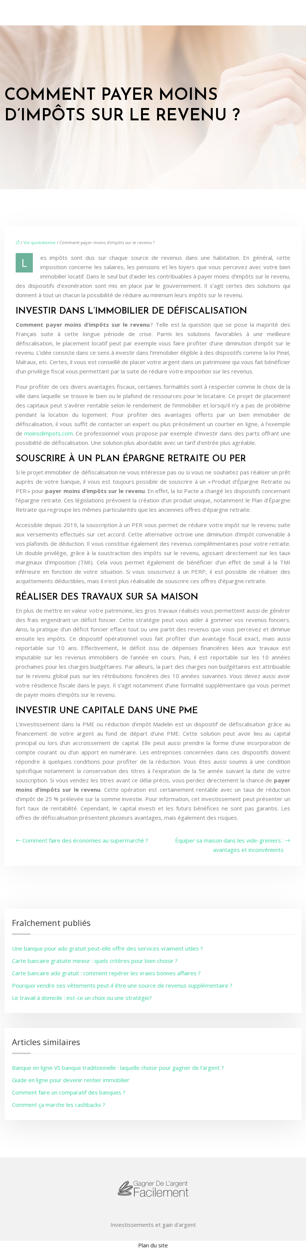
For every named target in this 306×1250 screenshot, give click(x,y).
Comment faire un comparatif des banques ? (68, 1092)
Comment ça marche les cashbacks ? (58, 1104)
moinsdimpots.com (48, 433)
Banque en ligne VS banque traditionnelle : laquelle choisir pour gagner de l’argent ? (118, 1067)
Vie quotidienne (40, 242)
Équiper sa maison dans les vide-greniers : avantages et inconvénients (229, 845)
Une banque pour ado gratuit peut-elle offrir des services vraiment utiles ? (107, 948)
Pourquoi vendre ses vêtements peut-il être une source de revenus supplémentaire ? (122, 985)
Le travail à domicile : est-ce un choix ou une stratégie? (82, 997)
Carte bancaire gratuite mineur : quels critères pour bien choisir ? (95, 960)
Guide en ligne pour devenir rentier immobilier (70, 1080)
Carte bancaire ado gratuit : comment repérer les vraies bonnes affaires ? (106, 973)
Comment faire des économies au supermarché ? (85, 840)
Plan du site (153, 1245)
